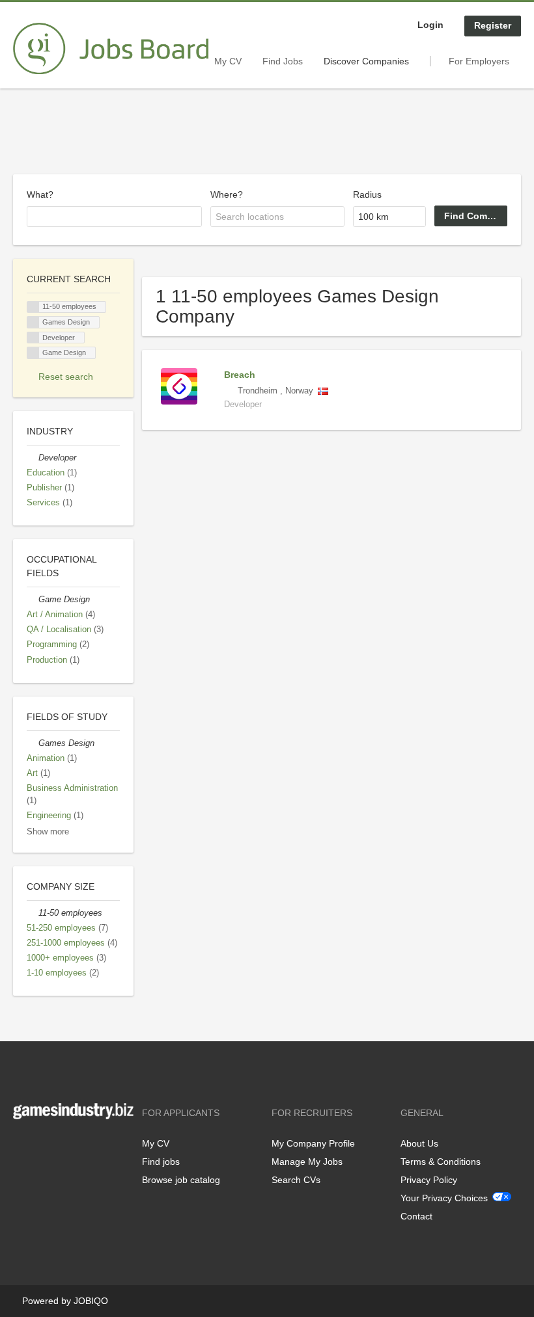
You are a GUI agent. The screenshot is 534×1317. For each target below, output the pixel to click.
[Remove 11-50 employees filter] (32, 913)
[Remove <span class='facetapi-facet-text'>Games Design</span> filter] (33, 322)
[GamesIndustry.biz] (110, 49)
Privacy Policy (428, 1180)
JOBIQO (91, 1301)
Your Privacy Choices (444, 1198)
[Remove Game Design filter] (32, 599)
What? (40, 194)
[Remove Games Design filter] (32, 743)
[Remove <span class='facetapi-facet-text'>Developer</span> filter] (33, 337)
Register (492, 25)
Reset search (65, 376)
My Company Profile (313, 1143)
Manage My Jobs (307, 1161)
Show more (48, 831)
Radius (367, 194)
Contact (416, 1216)
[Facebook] (22, 1146)
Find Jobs (282, 61)
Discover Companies (366, 61)
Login (430, 25)
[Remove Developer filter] (32, 457)
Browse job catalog (181, 1180)
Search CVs (296, 1180)
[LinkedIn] (63, 1146)
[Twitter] (44, 1146)
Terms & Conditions (440, 1161)
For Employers (479, 61)
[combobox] (114, 216)
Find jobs (161, 1161)
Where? (226, 194)
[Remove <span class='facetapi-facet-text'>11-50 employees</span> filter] (33, 307)
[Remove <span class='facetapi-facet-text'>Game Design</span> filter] (33, 352)
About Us (419, 1143)
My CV (228, 61)
